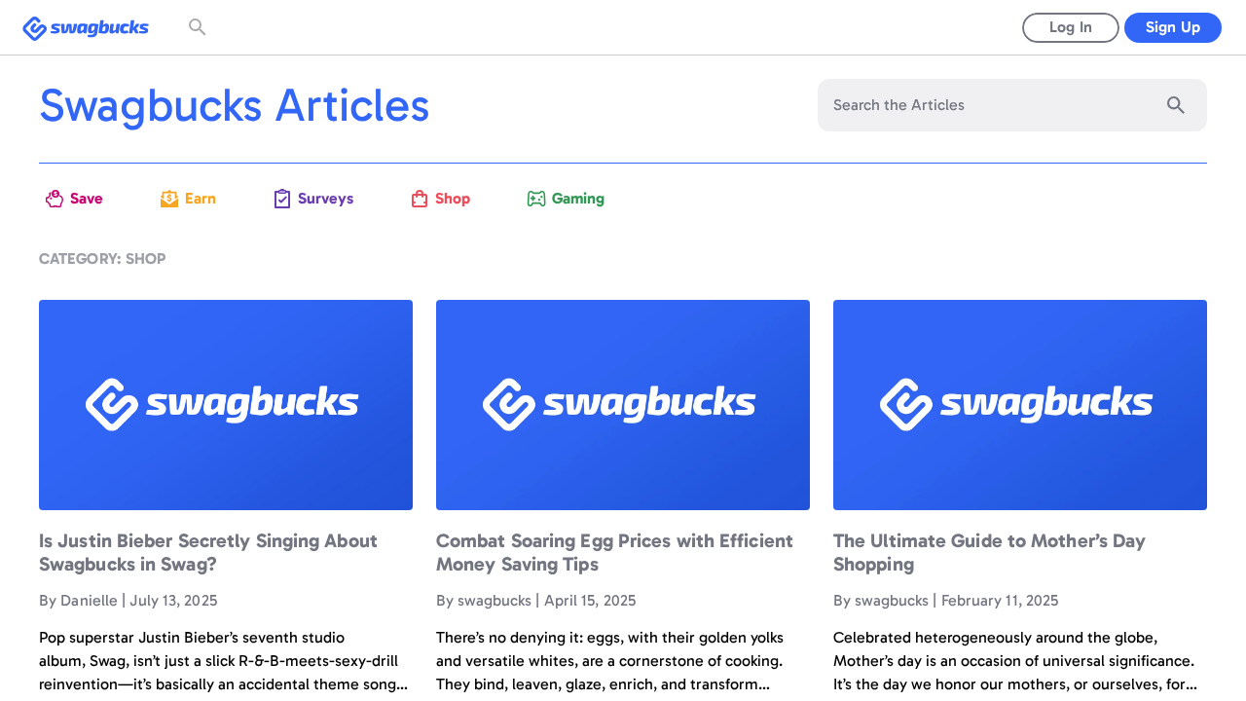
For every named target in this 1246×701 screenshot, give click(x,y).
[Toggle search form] (199, 27)
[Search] (1176, 105)
